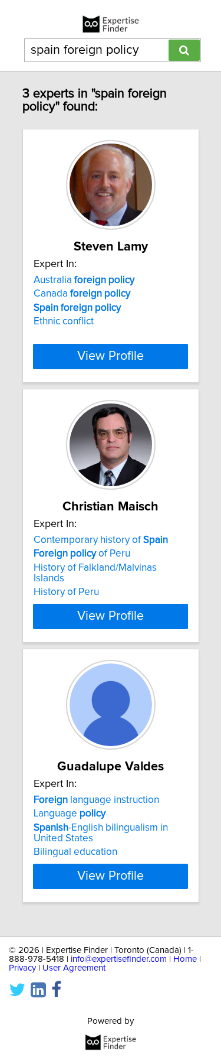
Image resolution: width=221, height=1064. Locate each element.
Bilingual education (75, 852)
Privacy (22, 968)
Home (185, 959)
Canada (82, 293)
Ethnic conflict (64, 321)
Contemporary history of (101, 540)
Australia (84, 280)
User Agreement (73, 968)
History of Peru (66, 592)
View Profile (110, 356)
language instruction (96, 800)
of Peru (82, 553)
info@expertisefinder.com (119, 959)
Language (69, 813)
